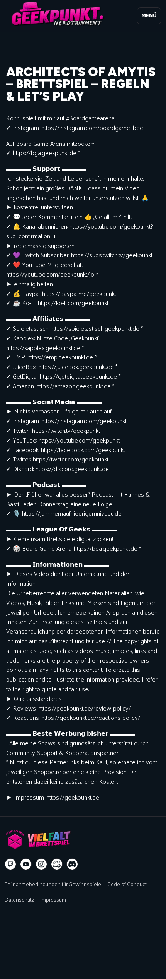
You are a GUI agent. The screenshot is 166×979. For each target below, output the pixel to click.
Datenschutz (19, 899)
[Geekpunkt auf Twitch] (10, 864)
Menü (149, 16)
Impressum (53, 899)
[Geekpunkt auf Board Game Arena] (57, 864)
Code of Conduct (127, 884)
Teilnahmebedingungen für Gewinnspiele (53, 884)
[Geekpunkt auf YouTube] (26, 864)
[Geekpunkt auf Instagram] (41, 864)
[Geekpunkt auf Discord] (72, 864)
